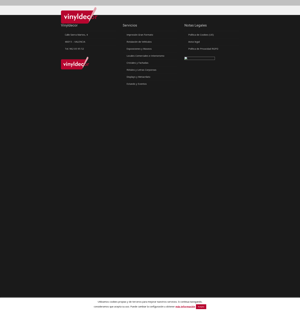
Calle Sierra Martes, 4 (76, 34)
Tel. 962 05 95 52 (74, 48)
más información (185, 306)
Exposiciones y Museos (139, 48)
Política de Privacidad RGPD (203, 48)
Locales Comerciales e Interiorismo (145, 55)
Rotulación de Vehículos (139, 41)
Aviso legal (194, 41)
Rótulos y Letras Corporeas (141, 69)
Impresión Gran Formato (140, 34)
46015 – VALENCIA (75, 41)
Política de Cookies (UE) (201, 34)
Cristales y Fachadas (137, 62)
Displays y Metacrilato (138, 76)
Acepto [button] (201, 306)
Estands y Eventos (137, 83)
